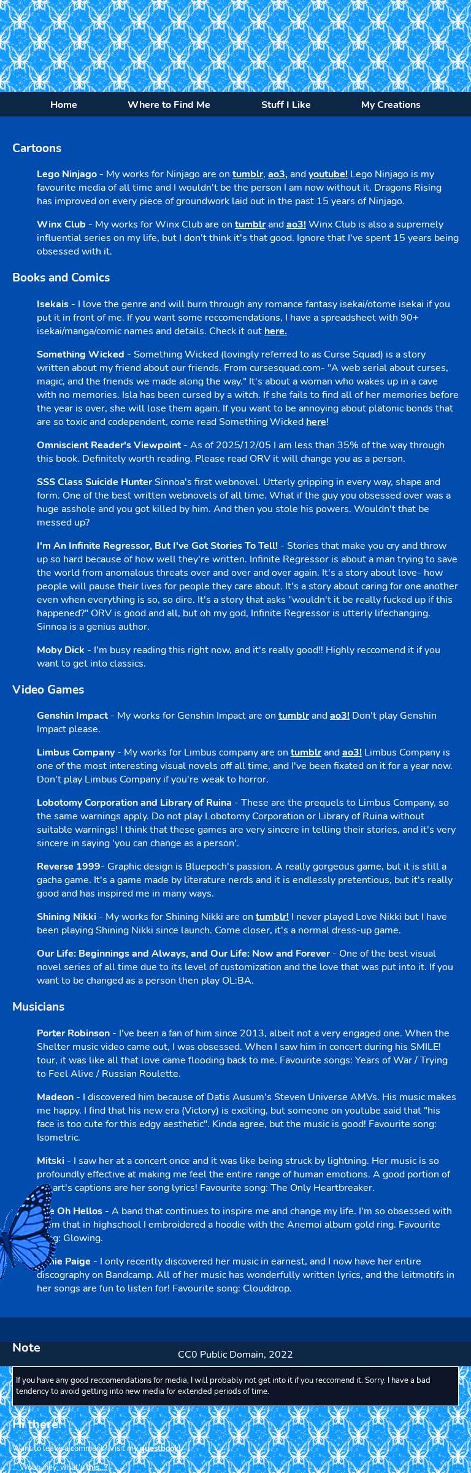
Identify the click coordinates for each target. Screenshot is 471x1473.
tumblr (247, 174)
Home (63, 105)
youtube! (328, 174)
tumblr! (272, 917)
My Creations (391, 105)
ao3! (296, 224)
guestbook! (160, 1448)
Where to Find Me (169, 105)
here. (275, 331)
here (316, 422)
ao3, (278, 174)
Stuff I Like (286, 105)
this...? (97, 1467)
